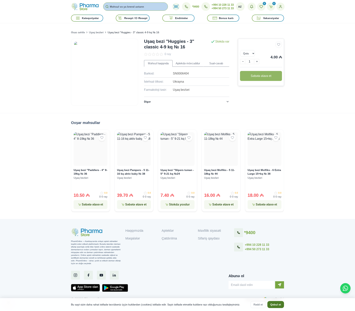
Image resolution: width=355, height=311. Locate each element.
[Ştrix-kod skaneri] (176, 6)
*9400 (195, 6)
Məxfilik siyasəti (209, 230)
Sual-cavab (216, 63)
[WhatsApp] (345, 288)
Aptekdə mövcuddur (188, 63)
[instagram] (75, 275)
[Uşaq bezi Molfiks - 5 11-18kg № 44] (221, 149)
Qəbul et (275, 304)
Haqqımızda (134, 230)
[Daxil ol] (280, 7)
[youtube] (101, 275)
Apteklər (168, 230)
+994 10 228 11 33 (223, 4)
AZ (240, 6)
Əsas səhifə (78, 32)
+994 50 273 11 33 (223, 8)
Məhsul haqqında (158, 63)
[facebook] (88, 275)
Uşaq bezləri (96, 32)
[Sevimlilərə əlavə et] (278, 44)
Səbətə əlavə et (261, 75)
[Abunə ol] (279, 284)
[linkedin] (114, 275)
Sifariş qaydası (209, 238)
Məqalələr (132, 238)
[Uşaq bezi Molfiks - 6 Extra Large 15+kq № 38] (264, 149)
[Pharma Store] (85, 6)
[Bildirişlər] (252, 7)
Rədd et (258, 304)
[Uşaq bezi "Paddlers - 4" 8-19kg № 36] (90, 149)
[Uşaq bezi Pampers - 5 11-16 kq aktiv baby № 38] (134, 149)
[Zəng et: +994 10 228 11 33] (238, 247)
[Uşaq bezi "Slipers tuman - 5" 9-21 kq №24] (177, 149)
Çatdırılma (169, 238)
